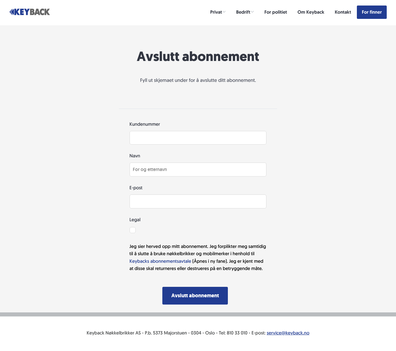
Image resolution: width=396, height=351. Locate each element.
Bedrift (243, 12)
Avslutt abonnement (195, 295)
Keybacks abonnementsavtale (161, 261)
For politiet (275, 12)
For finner (372, 12)
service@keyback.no (288, 333)
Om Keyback (310, 12)
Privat (216, 12)
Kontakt (343, 12)
